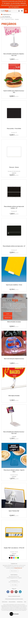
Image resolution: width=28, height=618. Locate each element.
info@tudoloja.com (7, 14)
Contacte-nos (19, 601)
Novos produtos (12, 601)
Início (25, 601)
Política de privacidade (10, 310)
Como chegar (14, 584)
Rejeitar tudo (8, 317)
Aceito (7, 313)
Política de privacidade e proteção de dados (14, 598)
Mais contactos (14, 570)
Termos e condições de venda (14, 596)
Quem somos (4, 601)
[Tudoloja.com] (6, 11)
